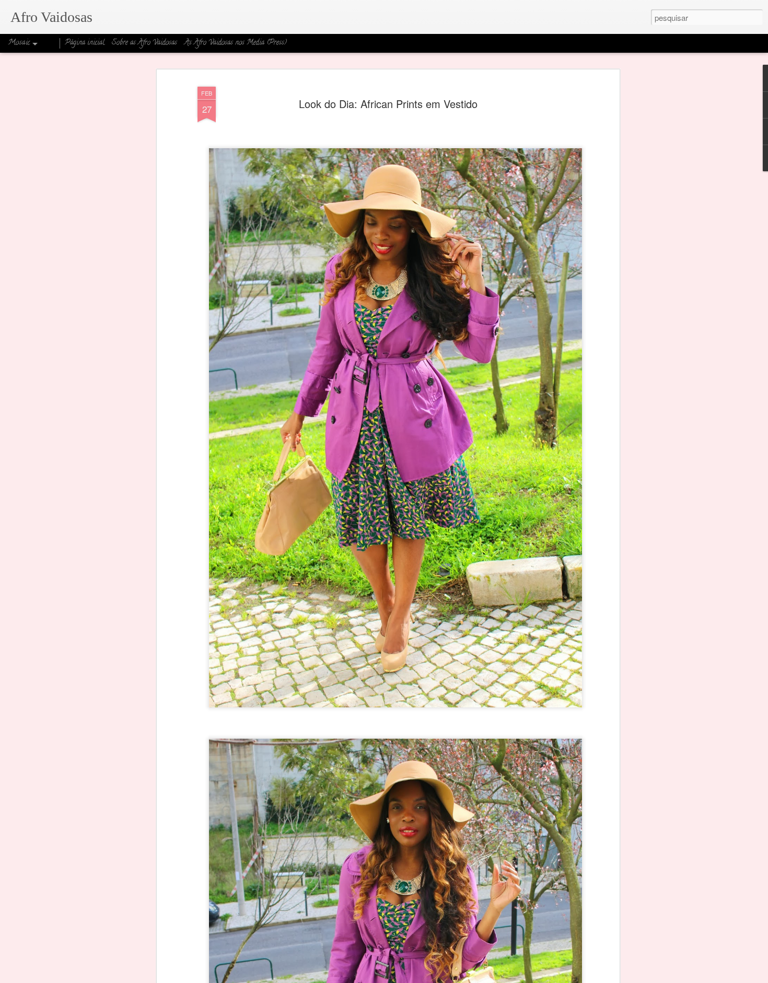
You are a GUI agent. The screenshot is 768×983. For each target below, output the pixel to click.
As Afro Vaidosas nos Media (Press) (235, 43)
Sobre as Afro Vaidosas (144, 43)
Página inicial (84, 43)
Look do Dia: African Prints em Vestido (388, 103)
